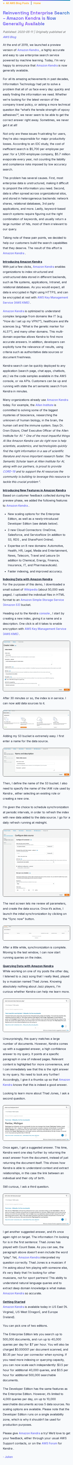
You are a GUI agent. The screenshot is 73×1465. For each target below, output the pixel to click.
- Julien (8, 1457)
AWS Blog (9, 37)
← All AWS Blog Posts (16, 3)
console (44, 613)
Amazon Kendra (28, 50)
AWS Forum (50, 1443)
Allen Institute (44, 405)
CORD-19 (9, 471)
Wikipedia (31, 589)
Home (37, 3)
